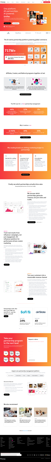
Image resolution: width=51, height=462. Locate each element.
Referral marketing (11, 442)
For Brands (10, 437)
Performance (2, 438)
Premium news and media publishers (21, 443)
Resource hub (25, 430)
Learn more (6, 264)
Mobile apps (18, 441)
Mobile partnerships (11, 445)
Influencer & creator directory (30, 444)
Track (1, 443)
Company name (31, 354)
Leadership (47, 442)
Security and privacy (48, 446)
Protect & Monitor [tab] (35, 375)
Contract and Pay (2, 442)
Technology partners (39, 440)
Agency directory (39, 439)
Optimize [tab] (41, 375)
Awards (47, 443)
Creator (1, 439)
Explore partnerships (25, 174)
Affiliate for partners (39, 222)
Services (10, 448)
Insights (28, 437)
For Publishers (19, 437)
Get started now (15, 23)
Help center (47, 445)
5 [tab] (27, 64)
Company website (31, 356)
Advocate (2, 440)
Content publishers (19, 442)
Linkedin (28, 455)
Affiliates (18, 439)
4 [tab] (21, 328)
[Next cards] (50, 317)
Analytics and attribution (11, 447)
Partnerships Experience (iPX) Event (31, 443)
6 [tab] (28, 64)
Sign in (41, 2)
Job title (39, 348)
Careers (47, 441)
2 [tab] (23, 64)
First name (30, 345)
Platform (2, 437)
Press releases (28, 438)
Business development (11, 444)
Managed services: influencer (12, 441)
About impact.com (48, 438)
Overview (18, 438)
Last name (39, 345)
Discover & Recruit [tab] (11, 375)
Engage (1, 444)
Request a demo (7, 23)
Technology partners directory (40, 441)
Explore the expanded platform (25, 94)
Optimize (2, 446)
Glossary (28, 445)
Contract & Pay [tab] (18, 375)
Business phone (31, 351)
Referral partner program (40, 442)
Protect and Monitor (3, 445)
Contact (46, 0)
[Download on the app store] (42, 455)
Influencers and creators (19, 440)
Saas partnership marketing (12, 446)
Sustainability (47, 444)
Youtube (34, 455)
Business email (31, 348)
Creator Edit (10, 440)
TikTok (36, 455)
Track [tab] (24, 375)
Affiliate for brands (31, 222)
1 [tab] (22, 64)
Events (28, 442)
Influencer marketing (11, 439)
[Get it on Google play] (47, 455)
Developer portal (39, 443)
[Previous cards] (1, 317)
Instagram (30, 455)
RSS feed (39, 455)
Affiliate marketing (11, 438)
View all (6, 316)
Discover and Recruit (3, 441)
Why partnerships (48, 439)
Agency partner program (39, 438)
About (47, 437)
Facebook (32, 455)
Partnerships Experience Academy (31, 440)
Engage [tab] (28, 375)
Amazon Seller (10, 443)
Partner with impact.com (40, 437)
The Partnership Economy (30, 441)
